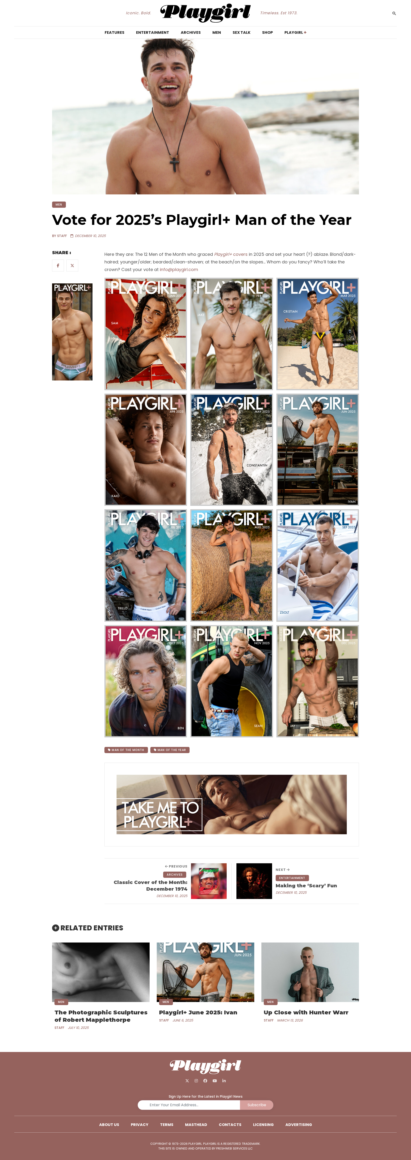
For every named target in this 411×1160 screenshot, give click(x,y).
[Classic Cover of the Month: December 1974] (209, 881)
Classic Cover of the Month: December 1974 (150, 885)
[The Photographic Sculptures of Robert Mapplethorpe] (101, 972)
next (281, 869)
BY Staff (59, 235)
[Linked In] (224, 1081)
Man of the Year (171, 750)
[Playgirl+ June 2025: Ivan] (205, 972)
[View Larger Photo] (145, 334)
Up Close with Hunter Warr (306, 1012)
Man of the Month (127, 750)
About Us (109, 1124)
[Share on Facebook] (58, 265)
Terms (166, 1124)
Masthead (196, 1124)
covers (231, 254)
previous (177, 866)
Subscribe (257, 1105)
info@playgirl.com (179, 269)
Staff (59, 1027)
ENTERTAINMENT (292, 878)
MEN (59, 204)
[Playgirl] (205, 13)
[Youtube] (214, 1081)
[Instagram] (196, 1081)
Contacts (230, 1124)
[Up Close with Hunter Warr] (310, 972)
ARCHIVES (175, 875)
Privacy (139, 1124)
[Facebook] (205, 1081)
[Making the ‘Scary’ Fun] (254, 881)
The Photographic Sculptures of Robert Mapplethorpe (100, 1016)
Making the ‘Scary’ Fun (306, 886)
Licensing (263, 1124)
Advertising (298, 1124)
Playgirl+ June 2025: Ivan (198, 1012)
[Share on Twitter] (72, 265)
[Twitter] (187, 1081)
